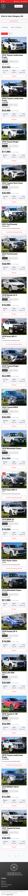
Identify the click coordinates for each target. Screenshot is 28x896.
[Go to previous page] (9, 856)
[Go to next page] (19, 856)
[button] (25, 6)
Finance (14, 76)
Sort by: (12, 27)
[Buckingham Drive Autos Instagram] (4, 1)
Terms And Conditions (6, 885)
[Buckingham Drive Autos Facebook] (2, 1)
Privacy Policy (4, 886)
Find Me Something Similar (14, 232)
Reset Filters (4, 34)
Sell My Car (18, 6)
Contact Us (3, 883)
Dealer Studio (9, 894)
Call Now (25, 1)
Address (18, 1)
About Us (3, 881)
